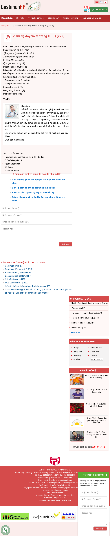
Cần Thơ (94, 356)
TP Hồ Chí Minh (96, 348)
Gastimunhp (21, 6)
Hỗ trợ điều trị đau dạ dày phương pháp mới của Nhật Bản (96, 420)
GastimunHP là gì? (13, 266)
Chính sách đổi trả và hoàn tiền (55, 498)
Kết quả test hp (12, 170)
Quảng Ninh (78, 352)
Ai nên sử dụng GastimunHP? (18, 272)
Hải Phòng (77, 356)
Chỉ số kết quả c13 (13, 160)
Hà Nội (76, 348)
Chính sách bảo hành (55, 493)
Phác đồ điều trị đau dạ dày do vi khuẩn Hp (33, 192)
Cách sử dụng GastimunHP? (18, 276)
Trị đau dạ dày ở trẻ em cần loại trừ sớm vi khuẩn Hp (96, 434)
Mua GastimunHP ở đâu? (16, 282)
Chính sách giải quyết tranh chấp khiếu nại (55, 500)
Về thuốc (9, 167)
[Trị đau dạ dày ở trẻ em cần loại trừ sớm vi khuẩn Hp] (77, 436)
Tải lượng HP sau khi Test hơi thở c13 (87, 313)
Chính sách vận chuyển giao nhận (55, 490)
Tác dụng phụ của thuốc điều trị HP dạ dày (24, 157)
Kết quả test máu (12, 163)
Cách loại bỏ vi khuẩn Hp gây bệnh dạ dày (96, 405)
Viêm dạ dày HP (78, 308)
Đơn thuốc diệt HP (79, 328)
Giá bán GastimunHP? (15, 279)
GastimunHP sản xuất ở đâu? (18, 269)
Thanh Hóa (95, 352)
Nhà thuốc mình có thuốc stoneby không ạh (90, 303)
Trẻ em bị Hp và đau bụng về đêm (85, 318)
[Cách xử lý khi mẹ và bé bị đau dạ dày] (77, 394)
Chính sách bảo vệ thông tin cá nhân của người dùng (55, 495)
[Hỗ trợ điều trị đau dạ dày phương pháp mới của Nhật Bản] (77, 422)
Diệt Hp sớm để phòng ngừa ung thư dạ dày (33, 187)
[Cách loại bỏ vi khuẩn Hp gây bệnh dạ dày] (77, 408)
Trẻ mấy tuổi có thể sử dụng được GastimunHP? (27, 286)
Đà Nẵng (77, 359)
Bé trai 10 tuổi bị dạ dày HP (83, 323)
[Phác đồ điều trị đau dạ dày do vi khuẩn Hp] (77, 380)
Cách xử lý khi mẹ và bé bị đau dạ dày (96, 390)
